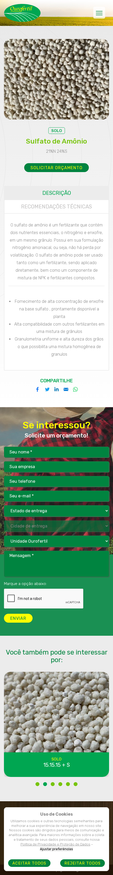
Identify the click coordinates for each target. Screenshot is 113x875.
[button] (37, 784)
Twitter (47, 389)
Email (66, 389)
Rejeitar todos (82, 863)
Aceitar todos (29, 863)
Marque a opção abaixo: (25, 583)
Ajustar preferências (56, 849)
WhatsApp (75, 389)
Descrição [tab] (56, 193)
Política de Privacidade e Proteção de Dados (55, 844)
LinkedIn (56, 389)
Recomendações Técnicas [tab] (56, 206)
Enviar (18, 618)
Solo (56, 130)
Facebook (37, 389)
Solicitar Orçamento (56, 167)
